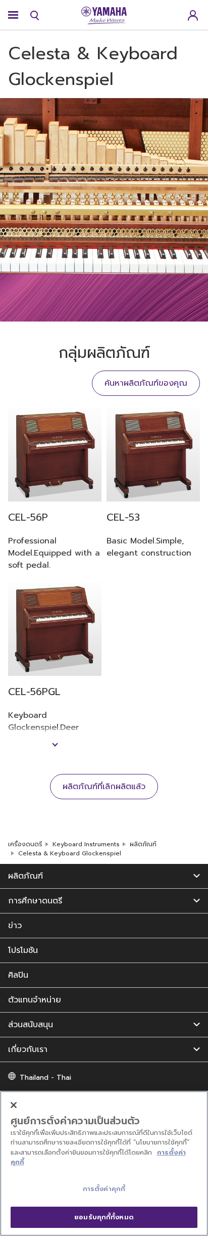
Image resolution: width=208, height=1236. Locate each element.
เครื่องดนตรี (25, 844)
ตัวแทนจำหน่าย (34, 1000)
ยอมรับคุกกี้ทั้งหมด (104, 1217)
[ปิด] (14, 1105)
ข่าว (15, 926)
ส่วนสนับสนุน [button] (30, 1025)
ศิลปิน (18, 975)
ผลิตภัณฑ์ (143, 844)
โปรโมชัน (23, 950)
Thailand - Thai (45, 1077)
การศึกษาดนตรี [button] (35, 901)
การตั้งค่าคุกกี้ (104, 1189)
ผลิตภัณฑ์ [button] (25, 876)
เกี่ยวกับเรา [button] (27, 1049)
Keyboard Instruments (86, 844)
